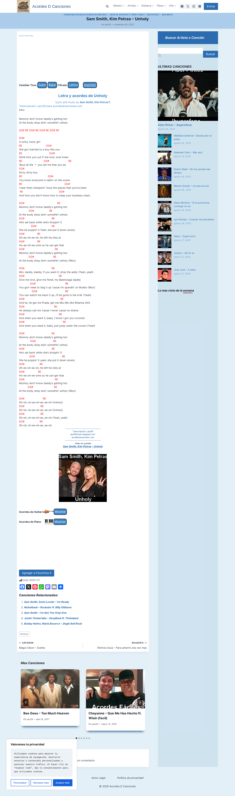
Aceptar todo (63, 782)
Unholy (24, 634)
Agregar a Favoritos (36, 573)
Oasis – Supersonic (185, 236)
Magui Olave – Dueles (32, 645)
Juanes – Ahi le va (184, 252)
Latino (73, 85)
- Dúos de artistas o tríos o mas (125, 15)
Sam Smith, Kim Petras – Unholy (83, 446)
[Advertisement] (83, 59)
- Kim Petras (151, 15)
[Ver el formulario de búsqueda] (107, 6)
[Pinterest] (199, 6)
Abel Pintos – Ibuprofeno (175, 125)
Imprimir (90, 85)
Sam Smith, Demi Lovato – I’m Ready (46, 601)
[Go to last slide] (25, 702)
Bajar (52, 85)
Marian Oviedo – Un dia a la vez (191, 185)
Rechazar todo (41, 782)
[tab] (76, 738)
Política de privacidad (130, 777)
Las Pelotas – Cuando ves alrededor (194, 219)
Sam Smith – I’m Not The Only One (45, 612)
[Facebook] (182, 6)
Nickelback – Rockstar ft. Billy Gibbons (48, 607)
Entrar (211, 6)
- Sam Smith (166, 15)
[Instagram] (193, 6)
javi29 (108, 24)
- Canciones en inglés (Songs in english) (84, 15)
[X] (187, 6)
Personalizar (20, 782)
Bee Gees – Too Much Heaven (46, 713)
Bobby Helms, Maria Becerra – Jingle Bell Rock (53, 623)
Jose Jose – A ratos (185, 269)
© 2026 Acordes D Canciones (117, 786)
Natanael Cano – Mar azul (188, 152)
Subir (42, 85)
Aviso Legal (98, 777)
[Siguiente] (139, 702)
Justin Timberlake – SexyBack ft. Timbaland (51, 618)
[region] (41, 764)
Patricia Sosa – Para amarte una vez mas (122, 645)
